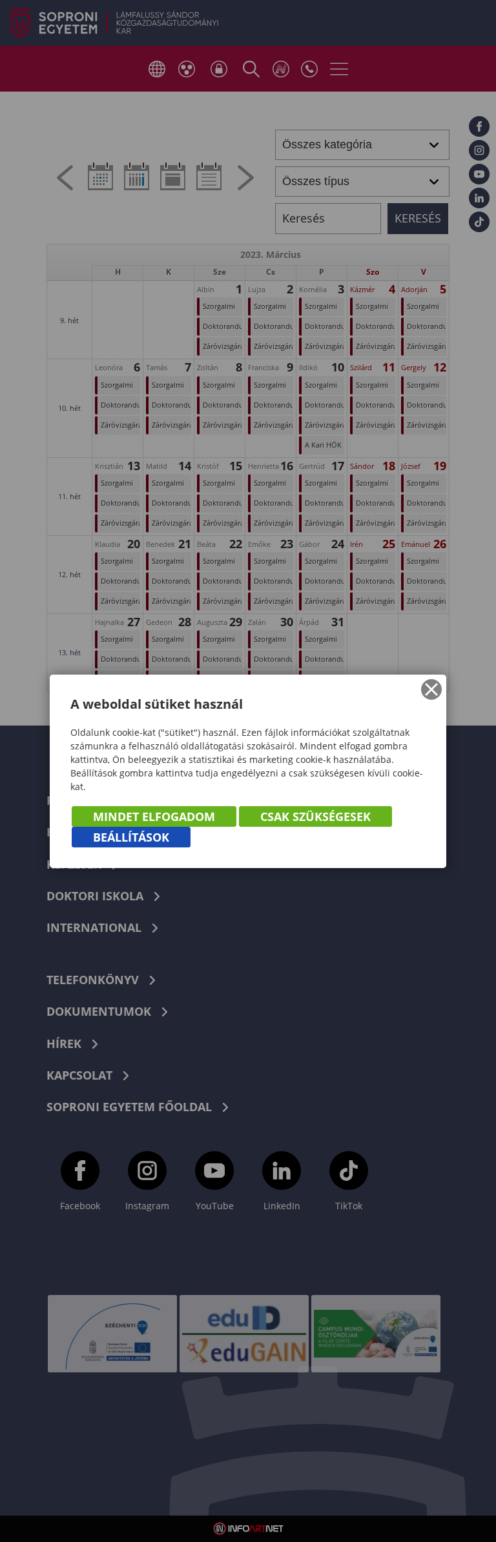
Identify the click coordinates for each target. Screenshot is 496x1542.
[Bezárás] (431, 689)
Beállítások (131, 837)
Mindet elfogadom (154, 816)
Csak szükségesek (315, 816)
